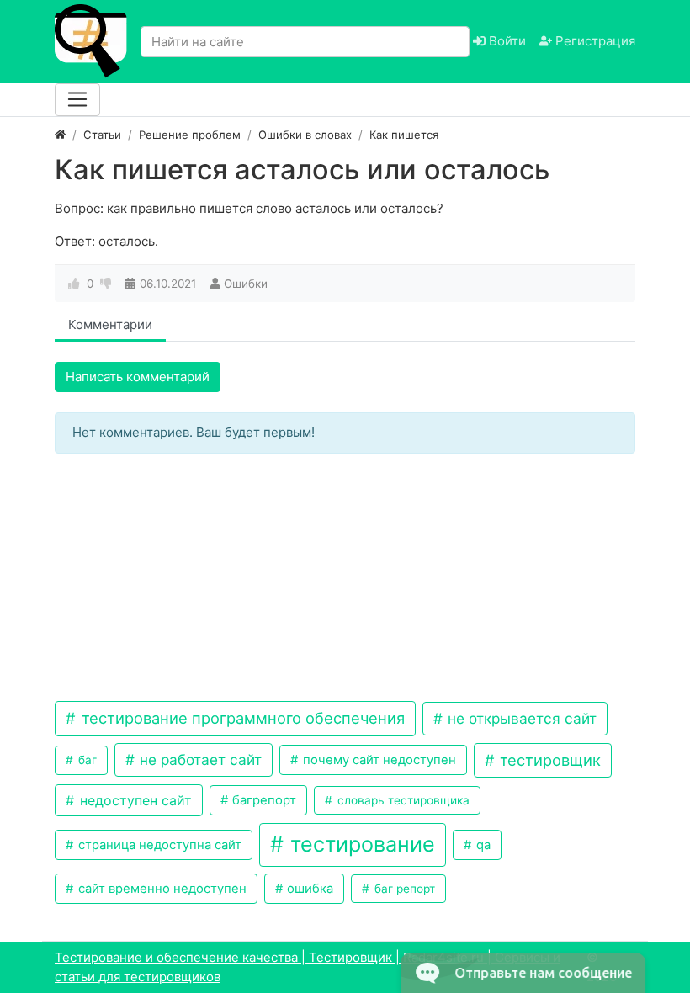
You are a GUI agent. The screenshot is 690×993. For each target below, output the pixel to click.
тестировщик (548, 760)
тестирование (359, 844)
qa (482, 844)
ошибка (308, 888)
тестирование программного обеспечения (241, 718)
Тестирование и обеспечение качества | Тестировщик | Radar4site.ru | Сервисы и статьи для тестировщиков (307, 967)
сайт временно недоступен (161, 888)
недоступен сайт (134, 800)
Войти (506, 41)
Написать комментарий (138, 377)
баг (86, 760)
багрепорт (262, 800)
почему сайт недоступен (378, 759)
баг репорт (403, 888)
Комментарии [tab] (110, 324)
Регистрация (593, 41)
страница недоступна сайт (158, 844)
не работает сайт (198, 759)
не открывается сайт (520, 718)
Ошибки (246, 283)
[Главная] (60, 134)
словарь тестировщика (402, 800)
